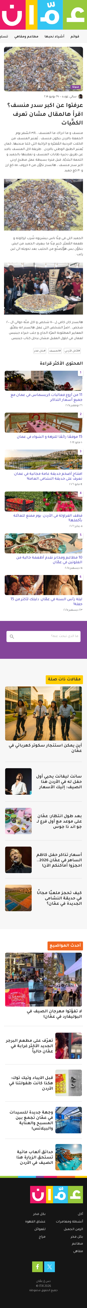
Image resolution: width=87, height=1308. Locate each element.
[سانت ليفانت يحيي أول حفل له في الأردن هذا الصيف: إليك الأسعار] (18, 781)
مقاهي (78, 1251)
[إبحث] (12, 636)
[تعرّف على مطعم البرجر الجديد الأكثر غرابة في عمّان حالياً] (68, 1046)
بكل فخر (77, 1237)
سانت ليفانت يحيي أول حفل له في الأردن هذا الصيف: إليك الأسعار (59, 782)
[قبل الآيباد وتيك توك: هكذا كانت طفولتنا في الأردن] (68, 1083)
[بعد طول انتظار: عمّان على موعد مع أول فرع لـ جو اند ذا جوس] (18, 821)
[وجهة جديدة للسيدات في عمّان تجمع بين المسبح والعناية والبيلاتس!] (68, 1120)
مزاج (42, 1237)
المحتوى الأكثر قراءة (61, 364)
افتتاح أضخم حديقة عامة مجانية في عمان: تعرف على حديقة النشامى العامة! (47, 476)
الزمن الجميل (73, 1229)
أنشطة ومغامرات (69, 1222)
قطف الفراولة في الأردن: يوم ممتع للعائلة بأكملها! (47, 518)
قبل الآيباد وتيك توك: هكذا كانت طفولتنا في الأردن (31, 1083)
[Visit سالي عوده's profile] (80, 96)
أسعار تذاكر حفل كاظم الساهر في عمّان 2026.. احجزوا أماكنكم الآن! (59, 860)
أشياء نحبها (54, 37)
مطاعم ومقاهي (26, 37)
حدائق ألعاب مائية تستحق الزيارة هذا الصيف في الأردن (34, 1157)
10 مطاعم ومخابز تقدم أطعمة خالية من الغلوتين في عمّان (49, 560)
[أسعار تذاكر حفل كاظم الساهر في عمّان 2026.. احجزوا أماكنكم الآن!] (18, 860)
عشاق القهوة (35, 1222)
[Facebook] (37, 1266)
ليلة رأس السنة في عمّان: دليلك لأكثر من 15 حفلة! (46, 602)
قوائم (74, 37)
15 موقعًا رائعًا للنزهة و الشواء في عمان (49, 437)
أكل (80, 1214)
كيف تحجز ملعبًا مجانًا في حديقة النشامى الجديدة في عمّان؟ (59, 898)
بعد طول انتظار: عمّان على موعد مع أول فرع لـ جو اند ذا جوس (59, 821)
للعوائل (40, 1229)
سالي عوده (69, 96)
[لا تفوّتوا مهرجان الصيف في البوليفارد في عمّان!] (43, 980)
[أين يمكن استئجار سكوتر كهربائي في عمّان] (43, 713)
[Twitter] (49, 1266)
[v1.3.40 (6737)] (45, 1194)
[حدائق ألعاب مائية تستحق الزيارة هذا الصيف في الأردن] (68, 1157)
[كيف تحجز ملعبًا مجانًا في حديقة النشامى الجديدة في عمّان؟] (18, 898)
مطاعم (77, 1244)
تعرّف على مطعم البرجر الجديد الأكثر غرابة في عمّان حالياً (29, 1046)
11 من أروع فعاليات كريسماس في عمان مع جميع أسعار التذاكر (46, 397)
